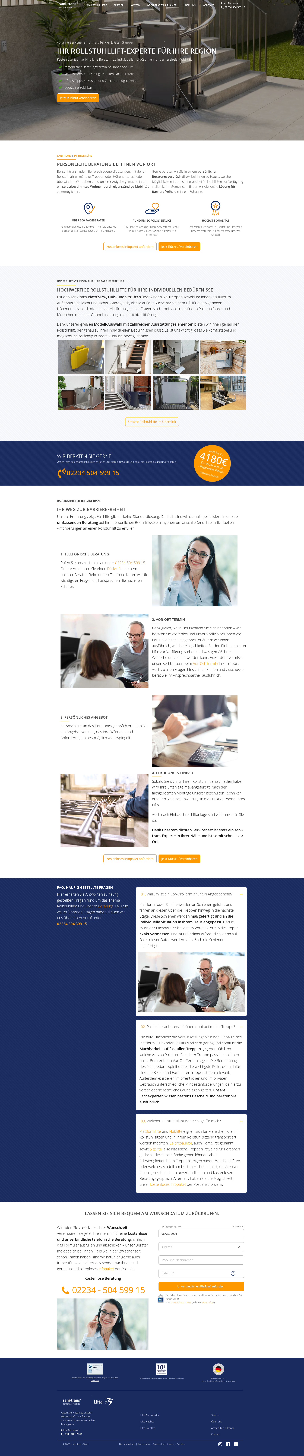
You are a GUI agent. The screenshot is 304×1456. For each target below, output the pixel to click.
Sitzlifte (156, 1149)
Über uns (189, 5)
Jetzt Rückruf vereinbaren (78, 98)
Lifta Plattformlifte (150, 1415)
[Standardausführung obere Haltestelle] (223, 393)
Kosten (135, 5)
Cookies (181, 1444)
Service (119, 5)
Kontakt (208, 5)
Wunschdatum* (172, 1227)
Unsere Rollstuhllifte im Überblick (152, 422)
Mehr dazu (95, 1380)
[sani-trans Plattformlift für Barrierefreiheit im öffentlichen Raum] (223, 357)
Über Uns (216, 1421)
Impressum (144, 1444)
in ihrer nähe (83, 155)
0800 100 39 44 (73, 1434)
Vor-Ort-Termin (205, 663)
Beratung (105, 906)
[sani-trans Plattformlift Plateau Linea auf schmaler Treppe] (128, 357)
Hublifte (175, 1131)
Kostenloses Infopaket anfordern (130, 246)
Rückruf (113, 568)
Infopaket (106, 1268)
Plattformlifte (150, 1131)
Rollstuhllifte (96, 5)
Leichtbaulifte (181, 1143)
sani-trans (64, 155)
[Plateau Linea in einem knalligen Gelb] (81, 357)
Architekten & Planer (161, 5)
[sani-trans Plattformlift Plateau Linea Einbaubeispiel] (176, 357)
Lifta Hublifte (147, 1421)
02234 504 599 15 (235, 7)
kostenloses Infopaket (168, 1184)
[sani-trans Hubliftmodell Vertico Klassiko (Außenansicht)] (81, 393)
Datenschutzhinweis (181, 1302)
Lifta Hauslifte (147, 1428)
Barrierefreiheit (127, 1444)
